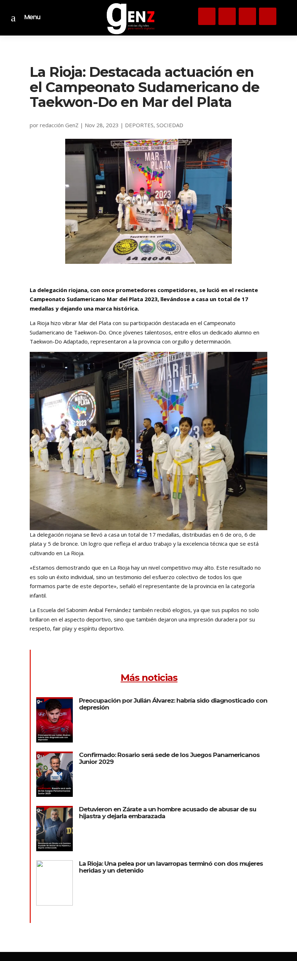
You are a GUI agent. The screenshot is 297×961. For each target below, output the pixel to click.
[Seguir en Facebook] (267, 16)
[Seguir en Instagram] (207, 16)
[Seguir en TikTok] (247, 16)
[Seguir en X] (227, 16)
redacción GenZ (59, 125)
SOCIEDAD (169, 125)
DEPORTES (139, 125)
